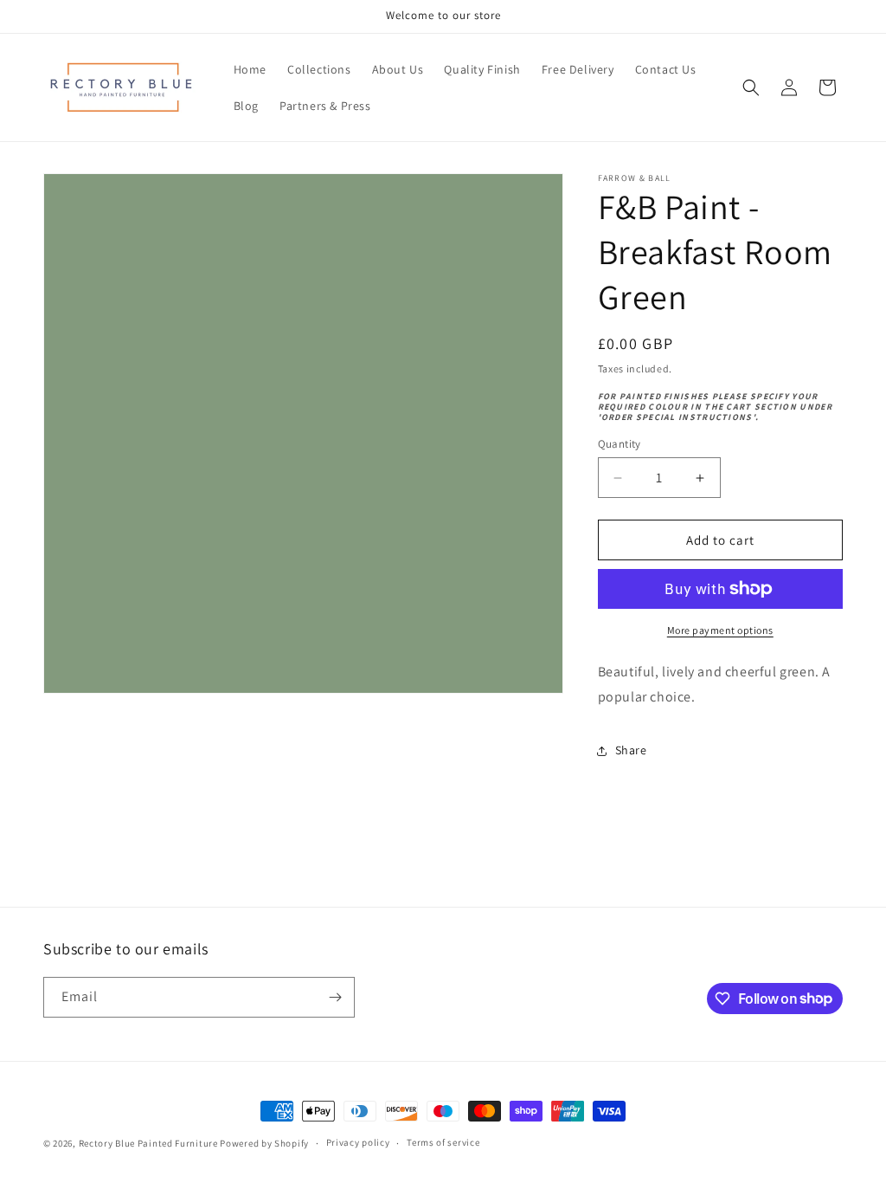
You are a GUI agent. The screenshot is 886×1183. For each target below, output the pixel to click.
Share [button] (631, 750)
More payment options (720, 630)
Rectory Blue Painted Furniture (148, 1143)
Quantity (619, 443)
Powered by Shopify (264, 1143)
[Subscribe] (335, 997)
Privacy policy (358, 1142)
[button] (751, 87)
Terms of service (443, 1142)
